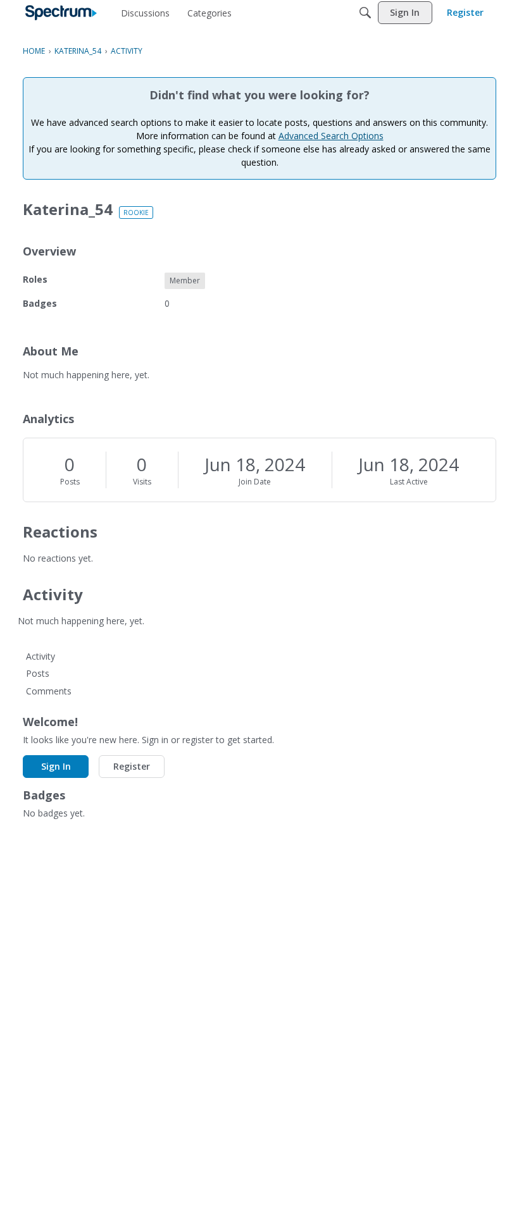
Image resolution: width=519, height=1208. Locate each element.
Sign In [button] (56, 766)
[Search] (365, 12)
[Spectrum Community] (61, 12)
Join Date (255, 481)
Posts (70, 481)
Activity (40, 656)
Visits (142, 481)
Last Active (409, 481)
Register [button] (131, 766)
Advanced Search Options (331, 136)
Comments (49, 691)
